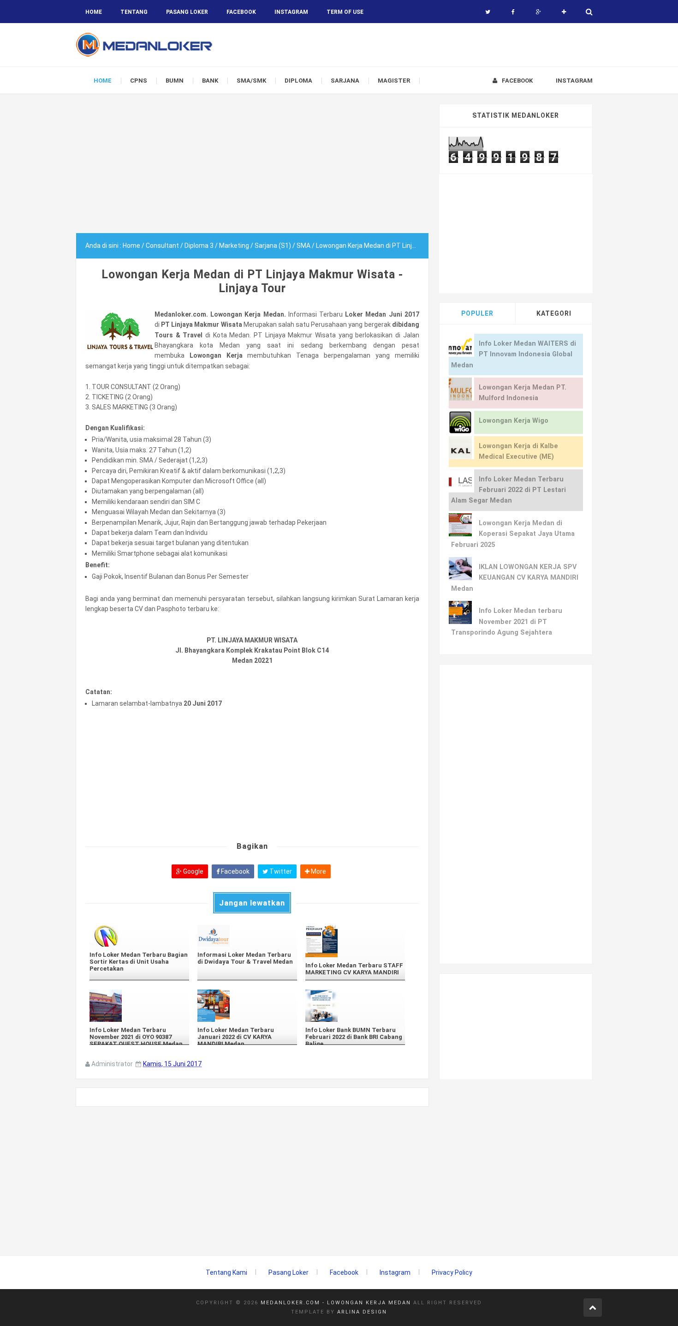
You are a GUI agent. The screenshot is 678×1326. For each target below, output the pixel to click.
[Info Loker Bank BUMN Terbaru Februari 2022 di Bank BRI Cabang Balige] (355, 1006)
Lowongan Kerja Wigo (513, 421)
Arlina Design (362, 1312)
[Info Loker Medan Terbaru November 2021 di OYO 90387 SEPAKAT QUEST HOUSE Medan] (139, 1006)
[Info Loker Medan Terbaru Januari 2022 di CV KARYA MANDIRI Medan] (247, 1006)
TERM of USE (345, 12)
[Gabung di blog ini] (564, 12)
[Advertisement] (252, 168)
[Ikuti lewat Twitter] (487, 12)
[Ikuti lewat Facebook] (513, 12)
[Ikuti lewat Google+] (538, 12)
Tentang (134, 12)
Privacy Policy (452, 1272)
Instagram (395, 1272)
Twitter (280, 871)
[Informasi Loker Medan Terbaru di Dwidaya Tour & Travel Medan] (247, 936)
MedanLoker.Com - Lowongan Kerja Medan (336, 1303)
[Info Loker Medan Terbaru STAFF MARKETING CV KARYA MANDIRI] (355, 941)
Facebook (235, 871)
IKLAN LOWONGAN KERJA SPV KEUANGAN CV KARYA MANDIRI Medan (514, 578)
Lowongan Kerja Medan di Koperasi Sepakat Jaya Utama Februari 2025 (513, 534)
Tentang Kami (226, 1272)
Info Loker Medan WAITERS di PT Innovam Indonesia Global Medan (513, 354)
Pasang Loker (187, 12)
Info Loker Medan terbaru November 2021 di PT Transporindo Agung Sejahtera (506, 621)
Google (192, 871)
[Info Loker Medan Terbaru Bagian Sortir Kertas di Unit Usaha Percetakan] (139, 936)
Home (93, 12)
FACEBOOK (241, 12)
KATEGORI (553, 313)
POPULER (477, 313)
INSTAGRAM (291, 12)
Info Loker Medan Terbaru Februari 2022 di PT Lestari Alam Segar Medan (508, 490)
